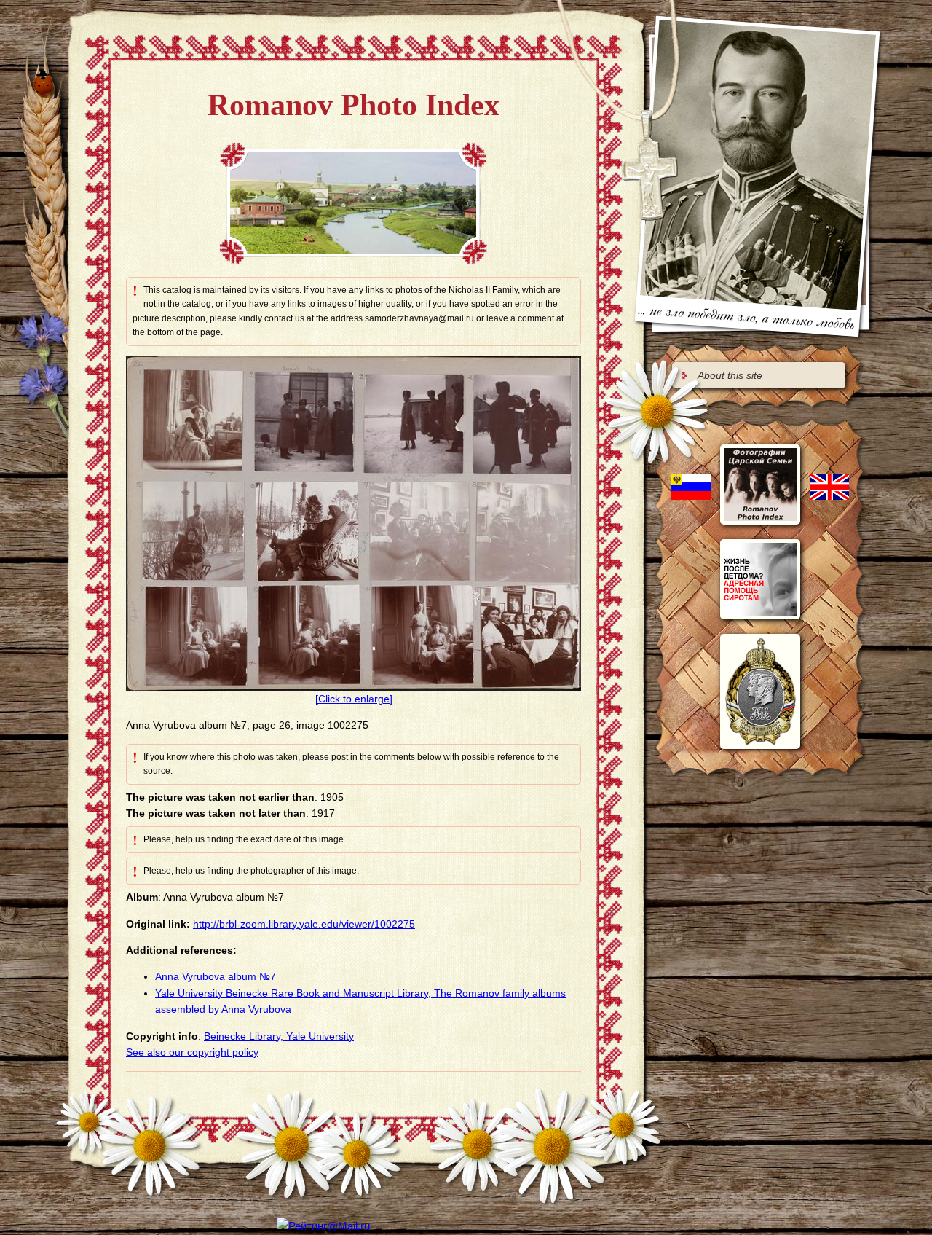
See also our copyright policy (192, 1052)
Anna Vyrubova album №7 (215, 976)
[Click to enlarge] (353, 699)
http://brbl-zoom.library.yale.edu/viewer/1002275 (304, 924)
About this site (730, 375)
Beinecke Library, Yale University (279, 1036)
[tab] (758, 375)
